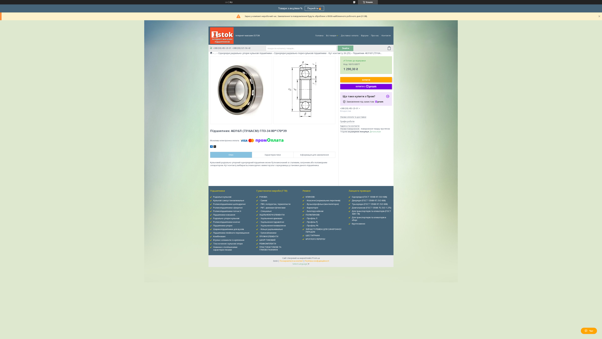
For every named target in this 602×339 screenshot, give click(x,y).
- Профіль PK (312, 225)
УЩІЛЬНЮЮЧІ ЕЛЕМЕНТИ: (272, 214)
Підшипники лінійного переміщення (231, 232)
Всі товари (331, 35)
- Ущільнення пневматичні (272, 225)
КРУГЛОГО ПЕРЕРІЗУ (315, 239)
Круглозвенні (358, 223)
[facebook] (211, 147)
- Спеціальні (265, 211)
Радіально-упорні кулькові (226, 218)
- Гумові (263, 200)
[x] (215, 147)
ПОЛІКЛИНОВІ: (313, 214)
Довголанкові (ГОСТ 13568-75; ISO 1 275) (371, 207)
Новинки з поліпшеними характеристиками (225, 248)
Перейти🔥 (314, 8)
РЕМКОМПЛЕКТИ (267, 243)
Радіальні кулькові (222, 196)
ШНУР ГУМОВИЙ (267, 240)
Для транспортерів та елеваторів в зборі (369, 218)
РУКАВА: (263, 196)
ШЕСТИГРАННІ (313, 235)
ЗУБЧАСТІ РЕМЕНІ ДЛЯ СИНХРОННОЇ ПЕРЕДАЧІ (323, 230)
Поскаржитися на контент (291, 261)
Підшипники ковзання (224, 214)
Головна (319, 35)
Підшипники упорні (222, 225)
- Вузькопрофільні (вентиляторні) (322, 204)
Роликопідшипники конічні (226, 222)
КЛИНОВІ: (310, 196)
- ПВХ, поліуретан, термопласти (274, 204)
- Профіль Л (311, 218)
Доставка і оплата (349, 35)
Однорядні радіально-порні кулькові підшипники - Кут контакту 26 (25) (312, 53)
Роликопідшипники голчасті (227, 211)
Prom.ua (316, 258)
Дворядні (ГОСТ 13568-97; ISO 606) (369, 200)
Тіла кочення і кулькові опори (228, 243)
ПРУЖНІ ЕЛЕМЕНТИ (268, 236)
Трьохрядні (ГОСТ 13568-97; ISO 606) (370, 204)
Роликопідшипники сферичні (228, 207)
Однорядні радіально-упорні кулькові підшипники (245, 53)
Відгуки (364, 35)
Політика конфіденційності (317, 261)
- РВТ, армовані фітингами (272, 207)
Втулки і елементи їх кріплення (228, 240)
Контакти (386, 35)
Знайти (345, 48)
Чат (591, 331)
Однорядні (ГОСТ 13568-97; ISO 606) (369, 196)
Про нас (375, 35)
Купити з (360, 86)
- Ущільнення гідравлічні (271, 222)
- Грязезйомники (267, 232)
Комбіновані (219, 236)
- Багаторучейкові (314, 211)
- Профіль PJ (312, 222)
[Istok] (222, 35)
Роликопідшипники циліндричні (229, 204)
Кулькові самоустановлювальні (228, 200)
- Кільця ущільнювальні (271, 229)
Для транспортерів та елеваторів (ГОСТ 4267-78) (371, 212)
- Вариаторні (312, 207)
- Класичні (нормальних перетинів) (323, 200)
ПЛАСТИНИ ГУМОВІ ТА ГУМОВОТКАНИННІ (270, 248)
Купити (366, 80)
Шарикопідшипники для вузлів (228, 229)
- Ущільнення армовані (270, 218)
